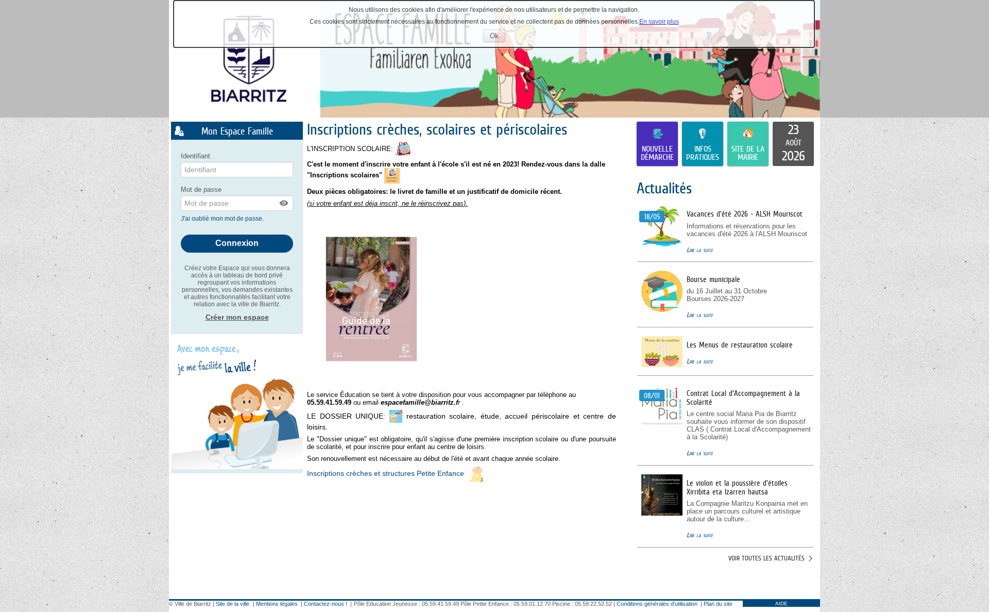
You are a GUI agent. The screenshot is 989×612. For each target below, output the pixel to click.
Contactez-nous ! (325, 604)
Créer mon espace (237, 317)
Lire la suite (700, 250)
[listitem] (793, 144)
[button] (284, 203)
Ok (497, 36)
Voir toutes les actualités (766, 558)
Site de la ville (232, 604)
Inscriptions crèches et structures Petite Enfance (386, 474)
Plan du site (718, 604)
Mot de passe (201, 189)
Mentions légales (277, 604)
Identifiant (195, 156)
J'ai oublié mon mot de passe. (223, 218)
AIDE (781, 603)
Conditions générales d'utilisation (657, 604)
